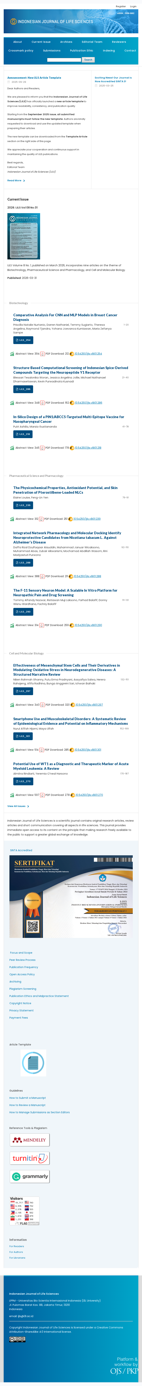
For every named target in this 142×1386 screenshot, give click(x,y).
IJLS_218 (24, 434)
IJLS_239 (24, 505)
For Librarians (17, 1258)
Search (88, 59)
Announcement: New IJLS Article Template (34, 77)
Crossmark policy (20, 50)
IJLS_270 (25, 781)
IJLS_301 (24, 736)
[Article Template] (27, 1075)
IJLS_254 (25, 340)
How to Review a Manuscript (27, 1105)
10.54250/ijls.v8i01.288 (87, 576)
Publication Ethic (81, 50)
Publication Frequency (23, 967)
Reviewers (119, 42)
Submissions (51, 50)
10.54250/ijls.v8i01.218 (87, 448)
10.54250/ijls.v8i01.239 (87, 519)
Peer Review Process (22, 960)
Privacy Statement (21, 1010)
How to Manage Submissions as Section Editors (39, 1112)
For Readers (16, 1246)
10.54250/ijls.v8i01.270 (89, 795)
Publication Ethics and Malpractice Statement (39, 996)
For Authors (16, 1252)
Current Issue (41, 42)
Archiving (15, 981)
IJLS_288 (24, 562)
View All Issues (16, 806)
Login (133, 6)
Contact (130, 50)
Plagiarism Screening (22, 989)
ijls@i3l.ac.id (25, 1316)
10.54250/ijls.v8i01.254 (88, 354)
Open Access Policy (22, 974)
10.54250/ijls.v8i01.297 (89, 705)
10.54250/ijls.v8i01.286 (88, 403)
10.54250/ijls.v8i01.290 (88, 625)
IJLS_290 (25, 611)
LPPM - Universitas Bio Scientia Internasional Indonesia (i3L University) (55, 1300)
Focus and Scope (21, 953)
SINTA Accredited (20, 850)
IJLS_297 (24, 691)
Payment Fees (18, 1018)
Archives (66, 42)
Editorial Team (92, 42)
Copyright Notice (20, 1003)
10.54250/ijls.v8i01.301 (87, 750)
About (17, 42)
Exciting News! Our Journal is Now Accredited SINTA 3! (113, 79)
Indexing (109, 50)
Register (121, 6)
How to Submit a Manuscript (27, 1098)
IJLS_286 (24, 389)
